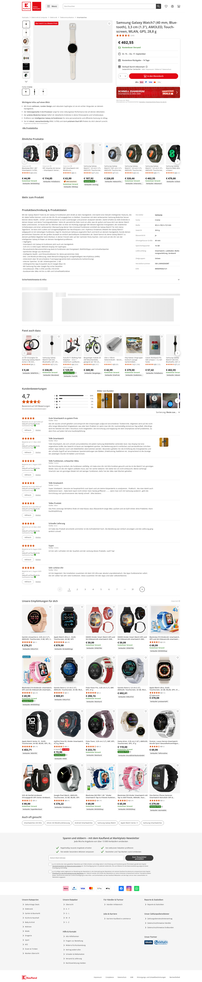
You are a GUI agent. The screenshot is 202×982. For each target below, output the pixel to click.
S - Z (67, 922)
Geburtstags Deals (32, 904)
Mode (27, 931)
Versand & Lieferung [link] (74, 958)
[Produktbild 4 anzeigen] (26, 49)
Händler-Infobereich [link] (115, 904)
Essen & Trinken (31, 949)
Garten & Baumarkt (32, 913)
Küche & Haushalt (32, 918)
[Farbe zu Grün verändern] (34, 92)
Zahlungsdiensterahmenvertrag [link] (159, 918)
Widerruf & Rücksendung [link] (76, 945)
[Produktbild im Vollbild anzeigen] (73, 51)
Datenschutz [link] (122, 977)
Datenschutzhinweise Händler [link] (159, 923)
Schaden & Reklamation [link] (75, 954)
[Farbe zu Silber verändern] (43, 92)
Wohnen (28, 927)
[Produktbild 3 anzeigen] (26, 41)
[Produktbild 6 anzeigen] (26, 66)
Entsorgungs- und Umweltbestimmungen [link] (151, 977)
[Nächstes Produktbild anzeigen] (26, 81)
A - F (67, 909)
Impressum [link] (98, 977)
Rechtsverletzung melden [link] (76, 963)
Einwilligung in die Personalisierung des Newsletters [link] (68, 873)
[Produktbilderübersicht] (26, 51)
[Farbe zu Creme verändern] (26, 92)
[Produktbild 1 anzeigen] (26, 24)
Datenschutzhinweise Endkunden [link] (160, 927)
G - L (67, 913)
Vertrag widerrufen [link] (73, 950)
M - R (68, 918)
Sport (27, 940)
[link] (166, 6)
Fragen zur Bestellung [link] (74, 941)
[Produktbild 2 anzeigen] (26, 33)
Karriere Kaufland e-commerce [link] (119, 918)
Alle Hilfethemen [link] (72, 936)
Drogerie (28, 935)
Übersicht (69, 904)
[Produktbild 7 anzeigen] (26, 75)
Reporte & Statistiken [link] (155, 904)
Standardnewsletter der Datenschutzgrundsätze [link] (66, 866)
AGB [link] (131, 977)
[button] (73, 395)
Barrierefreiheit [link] (175, 977)
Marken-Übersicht (32, 953)
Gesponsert (25, 166)
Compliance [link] (110, 977)
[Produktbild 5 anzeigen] (26, 58)
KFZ (26, 944)
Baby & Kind (30, 922)
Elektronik (29, 909)
